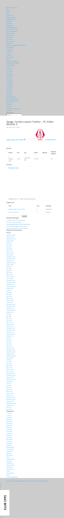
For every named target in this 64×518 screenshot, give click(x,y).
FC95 (10, 127)
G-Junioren (9, 91)
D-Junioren (9, 433)
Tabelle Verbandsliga (12, 61)
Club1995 (9, 104)
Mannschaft (9, 57)
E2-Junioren (9, 87)
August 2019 (9, 381)
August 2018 (9, 405)
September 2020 (11, 356)
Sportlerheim (10, 33)
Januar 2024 (9, 278)
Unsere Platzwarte (11, 31)
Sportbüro (9, 23)
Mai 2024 (9, 270)
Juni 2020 (9, 362)
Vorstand (8, 21)
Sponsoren (9, 93)
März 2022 (9, 322)
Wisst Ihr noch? (10, 41)
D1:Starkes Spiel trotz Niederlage (15, 220)
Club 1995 (9, 431)
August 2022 (9, 312)
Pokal (7, 457)
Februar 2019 (10, 393)
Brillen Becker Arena (12, 29)
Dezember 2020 (10, 350)
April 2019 (9, 389)
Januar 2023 (9, 302)
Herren (8, 53)
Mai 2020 (9, 364)
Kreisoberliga (10, 447)
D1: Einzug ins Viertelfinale (13, 222)
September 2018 (11, 403)
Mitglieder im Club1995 (13, 108)
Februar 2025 (10, 253)
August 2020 (9, 358)
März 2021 (9, 346)
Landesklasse (10, 449)
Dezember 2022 (10, 304)
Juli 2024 (8, 266)
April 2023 (9, 296)
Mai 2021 (9, 342)
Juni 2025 (9, 245)
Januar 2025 (9, 255)
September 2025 (11, 239)
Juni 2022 (9, 316)
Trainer (8, 471)
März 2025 (9, 251)
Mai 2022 (9, 318)
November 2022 (10, 306)
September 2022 (11, 310)
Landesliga (9, 451)
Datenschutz (31, 481)
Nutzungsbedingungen (20, 481)
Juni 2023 (9, 292)
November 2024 (10, 258)
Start (7, 9)
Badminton (9, 49)
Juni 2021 (9, 340)
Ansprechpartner (11, 97)
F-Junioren (9, 89)
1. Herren (9, 55)
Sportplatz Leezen (13, 168)
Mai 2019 (9, 387)
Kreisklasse (9, 443)
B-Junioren (9, 77)
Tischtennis (9, 51)
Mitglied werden (11, 17)
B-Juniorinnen (10, 75)
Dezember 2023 (10, 280)
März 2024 (9, 274)
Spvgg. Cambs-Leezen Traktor (16, 209)
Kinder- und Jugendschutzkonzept (16, 45)
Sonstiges (9, 461)
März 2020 (9, 367)
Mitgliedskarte (10, 19)
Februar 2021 (10, 348)
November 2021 (10, 330)
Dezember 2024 (10, 257)
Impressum (9, 481)
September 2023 (11, 286)
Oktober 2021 (10, 332)
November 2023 (10, 282)
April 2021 (9, 344)
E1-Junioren (9, 85)
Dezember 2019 (10, 373)
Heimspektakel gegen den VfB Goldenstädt (18, 224)
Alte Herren (9, 421)
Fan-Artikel (9, 439)
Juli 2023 (8, 290)
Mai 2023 (9, 294)
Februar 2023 (10, 300)
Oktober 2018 (10, 401)
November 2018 (10, 399)
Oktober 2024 (10, 260)
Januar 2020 (9, 371)
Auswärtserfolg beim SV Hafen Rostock (17, 228)
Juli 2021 (8, 338)
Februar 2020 (10, 369)
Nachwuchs (9, 71)
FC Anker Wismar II (13, 212)
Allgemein (9, 419)
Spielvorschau (10, 465)
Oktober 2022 (10, 308)
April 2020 (9, 365)
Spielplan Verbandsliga (12, 63)
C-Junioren (9, 79)
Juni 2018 (9, 409)
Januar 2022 (9, 326)
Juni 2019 (9, 385)
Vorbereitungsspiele (12, 477)
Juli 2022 (8, 314)
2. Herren (9, 69)
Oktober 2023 (10, 284)
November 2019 (10, 375)
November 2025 (10, 235)
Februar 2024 (10, 276)
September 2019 (11, 379)
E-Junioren (9, 435)
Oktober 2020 (10, 354)
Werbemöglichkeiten (12, 99)
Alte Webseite (10, 47)
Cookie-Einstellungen (42, 481)
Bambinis (9, 427)
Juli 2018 (8, 407)
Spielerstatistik (10, 65)
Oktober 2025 (10, 237)
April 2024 (9, 272)
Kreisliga (8, 445)
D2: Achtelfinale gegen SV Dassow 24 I (17, 226)
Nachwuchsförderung (12, 100)
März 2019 (9, 391)
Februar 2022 (10, 324)
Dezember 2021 (10, 328)
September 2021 (11, 334)
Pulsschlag (9, 102)
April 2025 (9, 249)
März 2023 (9, 298)
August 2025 (9, 241)
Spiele (8, 59)
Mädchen (9, 453)
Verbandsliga (10, 473)
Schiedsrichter (10, 35)
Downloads (9, 43)
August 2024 (9, 264)
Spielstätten (9, 25)
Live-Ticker (9, 67)
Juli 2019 (8, 383)
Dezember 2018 (10, 397)
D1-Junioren (9, 81)
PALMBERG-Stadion (11, 27)
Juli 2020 (8, 360)
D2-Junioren (9, 83)
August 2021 (9, 336)
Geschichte (9, 37)
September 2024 (11, 262)
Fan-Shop (9, 110)
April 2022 (9, 320)
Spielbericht (9, 463)
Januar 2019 (9, 395)
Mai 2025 (9, 247)
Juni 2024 (9, 268)
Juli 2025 (8, 243)
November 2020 (10, 352)
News (8, 13)
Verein (8, 11)
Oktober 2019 (10, 377)
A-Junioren (9, 73)
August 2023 (9, 288)
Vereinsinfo (9, 15)
